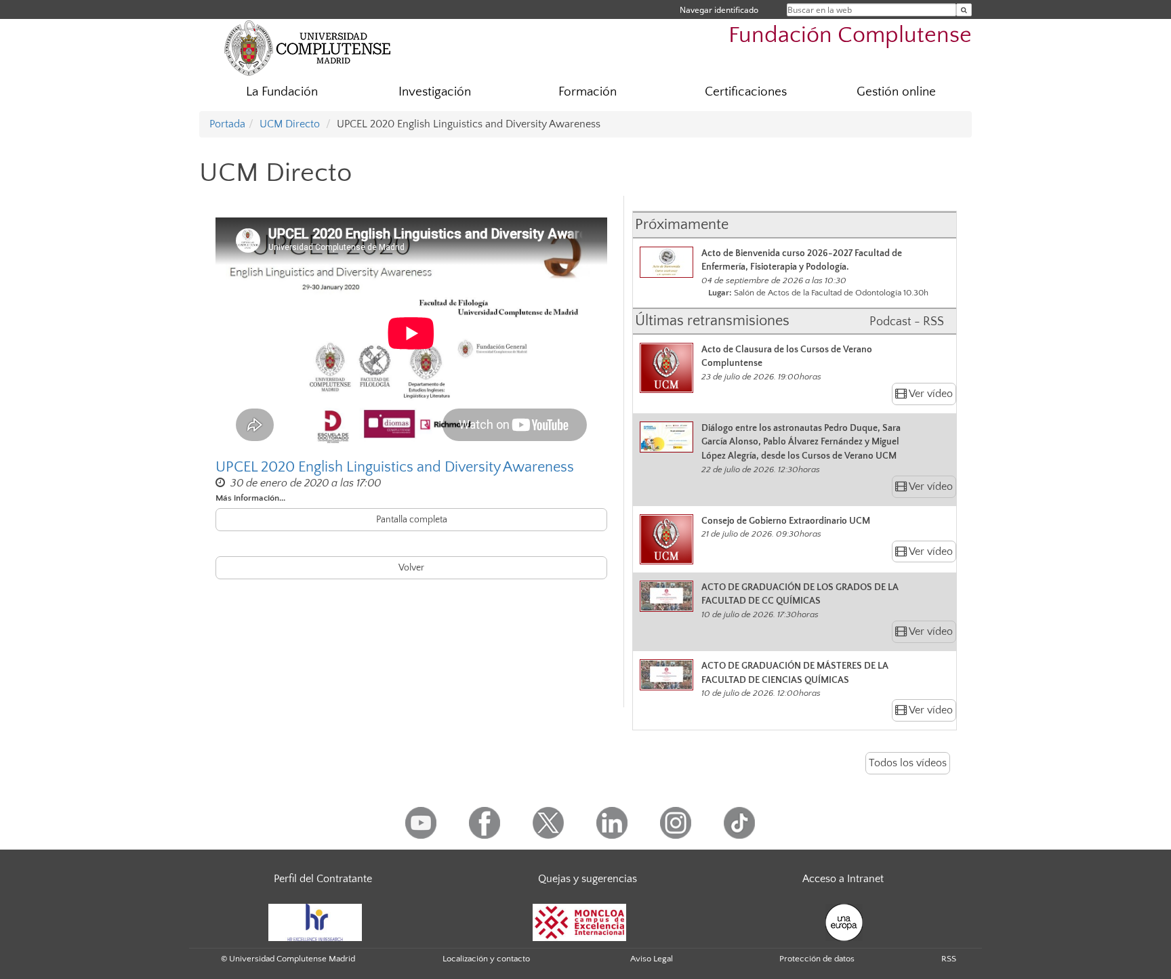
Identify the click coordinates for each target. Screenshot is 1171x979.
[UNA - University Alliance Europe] (844, 922)
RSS (948, 958)
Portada (227, 124)
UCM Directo (290, 124)
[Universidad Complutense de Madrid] (307, 47)
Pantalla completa (411, 519)
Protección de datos (817, 958)
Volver (411, 567)
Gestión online (896, 92)
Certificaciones (746, 92)
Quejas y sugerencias (587, 879)
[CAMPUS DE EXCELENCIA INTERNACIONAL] (579, 922)
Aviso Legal (651, 958)
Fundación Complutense (850, 35)
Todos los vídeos (908, 763)
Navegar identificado (719, 10)
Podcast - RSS (906, 322)
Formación (587, 92)
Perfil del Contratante (323, 879)
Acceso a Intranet (843, 879)
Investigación (434, 92)
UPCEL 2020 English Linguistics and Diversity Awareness (394, 467)
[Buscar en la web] (964, 9)
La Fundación (282, 92)
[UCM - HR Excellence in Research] (315, 922)
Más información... (250, 498)
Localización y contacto (486, 958)
